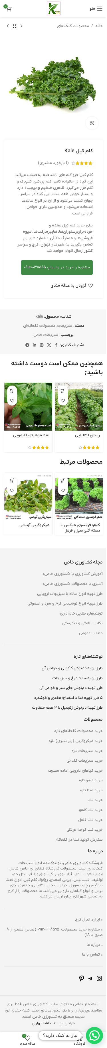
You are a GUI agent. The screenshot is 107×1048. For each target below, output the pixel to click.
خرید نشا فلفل (86, 811)
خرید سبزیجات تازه (82, 742)
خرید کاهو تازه (86, 772)
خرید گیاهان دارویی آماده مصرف (71, 762)
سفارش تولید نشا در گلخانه (75, 831)
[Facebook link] (54, 341)
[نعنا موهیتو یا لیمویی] (27, 401)
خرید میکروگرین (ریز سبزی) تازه (71, 732)
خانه (94, 26)
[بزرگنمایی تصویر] (87, 118)
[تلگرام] (86, 972)
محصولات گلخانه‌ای (69, 26)
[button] (90, 1035)
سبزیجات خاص (43, 330)
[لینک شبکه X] (47, 341)
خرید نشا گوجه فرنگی (80, 821)
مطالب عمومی (86, 624)
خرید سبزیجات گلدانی (80, 752)
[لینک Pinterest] (39, 341)
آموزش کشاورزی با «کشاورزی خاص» (68, 565)
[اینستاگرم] (95, 972)
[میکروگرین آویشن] (27, 489)
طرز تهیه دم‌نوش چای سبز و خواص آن (66, 679)
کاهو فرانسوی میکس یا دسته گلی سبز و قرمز (76, 519)
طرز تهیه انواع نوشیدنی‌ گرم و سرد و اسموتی (60, 595)
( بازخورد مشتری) (49, 158)
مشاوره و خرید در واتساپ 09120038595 (53, 263)
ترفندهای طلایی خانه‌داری (77, 605)
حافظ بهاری (39, 1014)
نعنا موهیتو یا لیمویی (29, 429)
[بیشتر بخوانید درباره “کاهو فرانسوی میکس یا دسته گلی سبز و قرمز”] (61, 474)
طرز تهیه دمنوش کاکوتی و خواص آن (67, 659)
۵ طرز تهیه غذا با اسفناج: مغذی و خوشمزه (64, 689)
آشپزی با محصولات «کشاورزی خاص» (68, 575)
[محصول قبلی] (21, 26)
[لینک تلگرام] (25, 341)
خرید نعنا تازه (87, 782)
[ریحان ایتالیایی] (75, 401)
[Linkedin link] (32, 341)
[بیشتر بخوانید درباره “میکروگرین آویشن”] (12, 474)
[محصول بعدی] (7, 26)
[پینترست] (77, 972)
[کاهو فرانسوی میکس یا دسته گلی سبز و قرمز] (75, 489)
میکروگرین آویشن (32, 516)
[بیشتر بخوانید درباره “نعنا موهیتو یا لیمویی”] (12, 386)
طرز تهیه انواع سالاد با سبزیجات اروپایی (65, 585)
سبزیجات (62, 321)
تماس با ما (88, 946)
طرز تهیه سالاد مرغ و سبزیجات (73, 669)
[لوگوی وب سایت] (51, 8)
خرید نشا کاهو (86, 801)
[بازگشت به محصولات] (14, 26)
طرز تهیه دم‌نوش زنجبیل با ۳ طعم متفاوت (63, 699)
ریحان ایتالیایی (83, 429)
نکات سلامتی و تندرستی (78, 614)
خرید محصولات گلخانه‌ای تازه (74, 722)
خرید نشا (90, 791)
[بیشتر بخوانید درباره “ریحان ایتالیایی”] (61, 386)
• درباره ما (90, 936)
